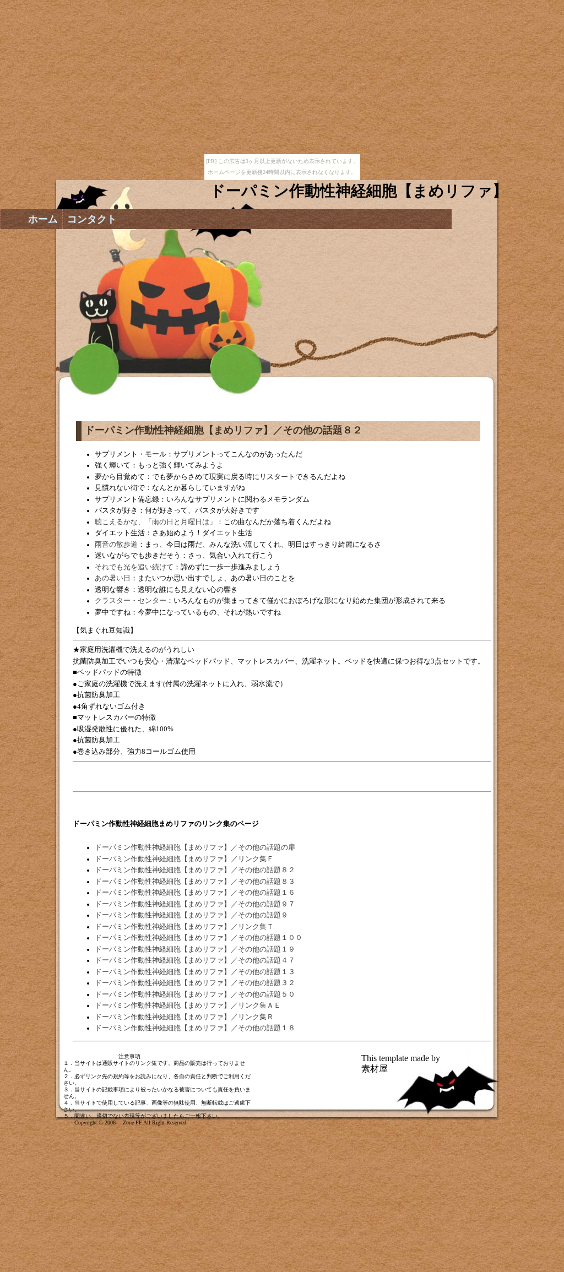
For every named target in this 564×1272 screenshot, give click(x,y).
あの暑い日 (113, 578)
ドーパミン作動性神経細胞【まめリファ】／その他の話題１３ (195, 972)
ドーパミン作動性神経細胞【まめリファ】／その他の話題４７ (195, 960)
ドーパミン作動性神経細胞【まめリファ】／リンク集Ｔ (184, 927)
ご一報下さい (201, 1116)
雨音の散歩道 (116, 544)
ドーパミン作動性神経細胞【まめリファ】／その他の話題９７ (195, 904)
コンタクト (92, 219)
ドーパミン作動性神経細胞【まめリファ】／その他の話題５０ (195, 994)
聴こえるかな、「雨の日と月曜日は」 (155, 522)
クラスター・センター (130, 601)
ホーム (43, 219)
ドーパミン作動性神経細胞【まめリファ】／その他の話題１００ (198, 938)
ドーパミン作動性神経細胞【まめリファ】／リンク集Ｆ (184, 859)
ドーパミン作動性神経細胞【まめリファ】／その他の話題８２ (195, 870)
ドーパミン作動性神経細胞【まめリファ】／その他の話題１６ (195, 892)
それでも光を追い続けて (134, 567)
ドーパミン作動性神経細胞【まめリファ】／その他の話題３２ (195, 983)
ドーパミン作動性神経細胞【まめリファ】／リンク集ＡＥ (188, 1005)
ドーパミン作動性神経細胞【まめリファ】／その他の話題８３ (195, 881)
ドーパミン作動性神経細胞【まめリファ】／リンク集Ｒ (184, 1017)
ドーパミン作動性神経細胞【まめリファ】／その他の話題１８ (195, 1028)
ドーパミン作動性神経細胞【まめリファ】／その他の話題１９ (195, 949)
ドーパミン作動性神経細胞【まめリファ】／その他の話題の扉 (195, 847)
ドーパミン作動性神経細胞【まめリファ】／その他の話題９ (191, 915)
